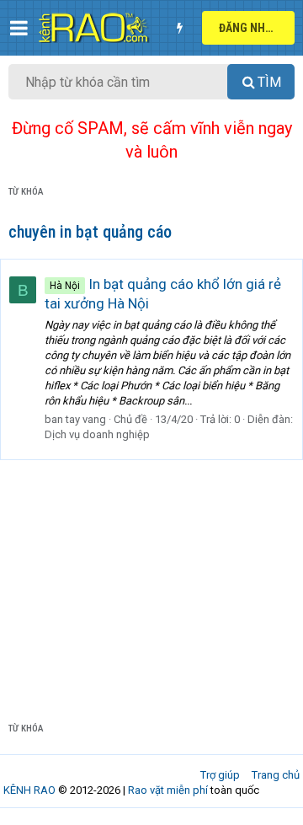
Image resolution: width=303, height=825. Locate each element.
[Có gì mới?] (179, 28)
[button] (19, 27)
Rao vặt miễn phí (168, 790)
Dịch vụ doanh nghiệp (97, 434)
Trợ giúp (220, 775)
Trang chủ (276, 775)
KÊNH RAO (29, 790)
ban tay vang (75, 419)
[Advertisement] (151, 578)
